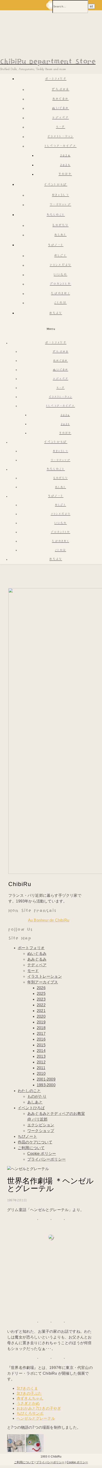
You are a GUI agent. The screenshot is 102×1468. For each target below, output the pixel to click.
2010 (41, 1074)
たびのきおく (60, 294)
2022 (41, 1005)
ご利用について (31, 1148)
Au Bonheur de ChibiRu (48, 920)
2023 (41, 999)
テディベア (60, 118)
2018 (41, 1028)
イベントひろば (55, 185)
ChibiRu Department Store (48, 62)
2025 (65, 165)
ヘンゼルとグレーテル (36, 1418)
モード (60, 127)
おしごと (60, 256)
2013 (41, 1056)
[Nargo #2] (35, 1451)
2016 (41, 1039)
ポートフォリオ (55, 79)
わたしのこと (56, 215)
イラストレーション (60, 137)
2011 (41, 1068)
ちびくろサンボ (30, 1413)
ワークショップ (60, 205)
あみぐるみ (60, 99)
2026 (65, 155)
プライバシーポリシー (46, 1159)
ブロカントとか (60, 284)
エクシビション (40, 1125)
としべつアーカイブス (61, 146)
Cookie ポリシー (41, 1154)
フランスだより (60, 265)
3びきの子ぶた (29, 1393)
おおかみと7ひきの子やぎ (39, 1408)
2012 (41, 1062)
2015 (41, 1045)
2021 (41, 1011)
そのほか (65, 174)
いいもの (60, 275)
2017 (41, 1034)
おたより (55, 313)
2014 (41, 1051)
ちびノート (56, 245)
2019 (41, 1022)
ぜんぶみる (60, 89)
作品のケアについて (35, 1142)
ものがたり (60, 225)
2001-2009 (46, 1079)
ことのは (60, 303)
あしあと (60, 235)
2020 (41, 1016)
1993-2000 (46, 1085)
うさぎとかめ (28, 1403)
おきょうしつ (60, 195)
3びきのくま (27, 1388)
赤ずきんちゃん (30, 1398)
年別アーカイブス (42, 982)
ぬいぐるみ (60, 108)
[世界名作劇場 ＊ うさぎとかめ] (16, 1451)
